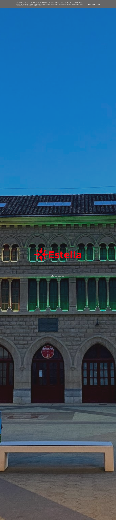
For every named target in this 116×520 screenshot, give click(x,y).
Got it (98, 4)
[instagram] (59, 275)
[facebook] (52, 275)
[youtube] (63, 275)
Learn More (91, 4)
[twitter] (56, 275)
